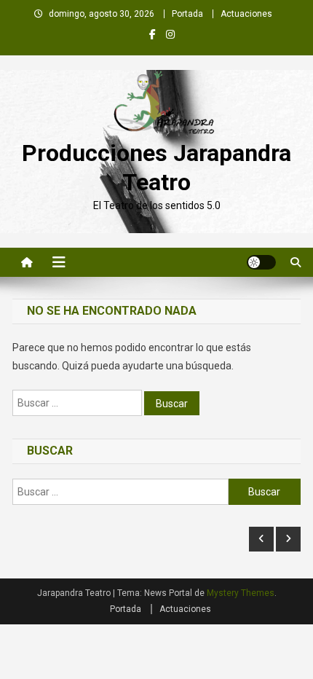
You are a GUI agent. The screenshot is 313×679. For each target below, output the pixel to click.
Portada (187, 14)
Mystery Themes (240, 593)
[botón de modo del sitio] (261, 262)
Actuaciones (246, 14)
